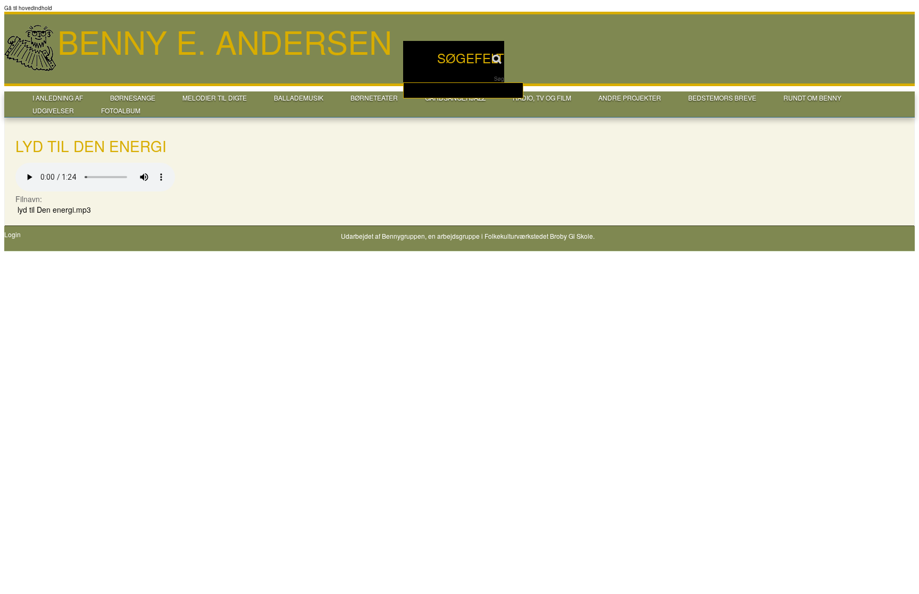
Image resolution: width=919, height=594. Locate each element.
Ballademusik (298, 97)
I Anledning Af (57, 97)
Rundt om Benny (812, 97)
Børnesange (132, 97)
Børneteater (374, 97)
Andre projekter (629, 97)
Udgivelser (53, 110)
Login (12, 234)
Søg (499, 78)
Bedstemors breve (722, 97)
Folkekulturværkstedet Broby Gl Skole (538, 235)
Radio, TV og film (542, 97)
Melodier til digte (214, 97)
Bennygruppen (403, 235)
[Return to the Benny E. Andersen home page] (30, 69)
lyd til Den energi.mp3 (54, 209)
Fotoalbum (120, 110)
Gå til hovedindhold (28, 8)
